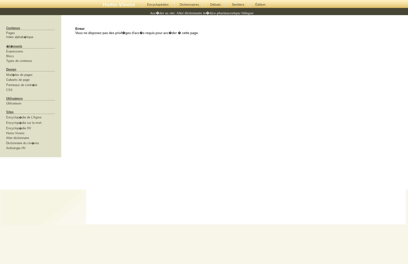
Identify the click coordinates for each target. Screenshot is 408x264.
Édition (260, 4)
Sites (9, 112)
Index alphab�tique (19, 37)
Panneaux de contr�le (21, 85)
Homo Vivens (15, 133)
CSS (9, 90)
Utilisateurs (14, 98)
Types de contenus (19, 61)
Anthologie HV (16, 148)
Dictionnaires (189, 4)
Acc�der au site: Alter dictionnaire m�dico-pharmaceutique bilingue (202, 12)
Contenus (13, 28)
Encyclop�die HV (18, 128)
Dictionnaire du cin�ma (22, 143)
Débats (215, 4)
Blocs (10, 56)
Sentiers (238, 4)
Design (11, 69)
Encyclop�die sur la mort (24, 123)
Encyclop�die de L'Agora (23, 117)
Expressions (14, 51)
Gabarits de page (18, 80)
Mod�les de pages (19, 75)
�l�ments (14, 46)
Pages (10, 33)
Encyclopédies (158, 4)
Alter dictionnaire (17, 138)
